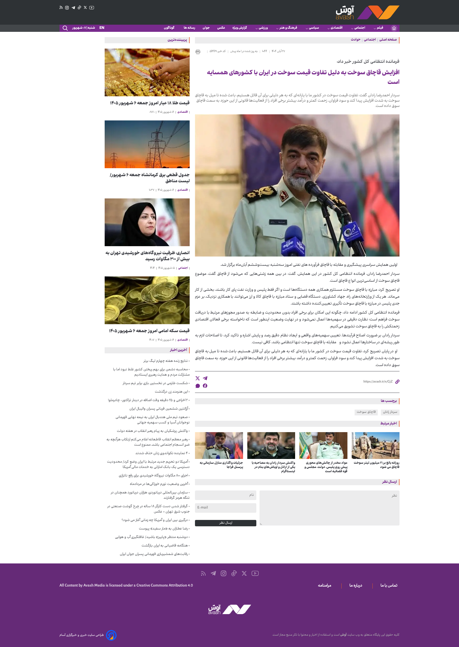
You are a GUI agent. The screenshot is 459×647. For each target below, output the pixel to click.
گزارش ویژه (239, 28)
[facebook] (205, 385)
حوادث (355, 40)
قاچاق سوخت (366, 412)
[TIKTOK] (79, 8)
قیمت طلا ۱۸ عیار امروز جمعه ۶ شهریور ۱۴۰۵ (150, 104)
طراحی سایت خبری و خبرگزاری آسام (82, 635)
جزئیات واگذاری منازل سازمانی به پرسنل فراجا (221, 465)
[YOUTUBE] (91, 7)
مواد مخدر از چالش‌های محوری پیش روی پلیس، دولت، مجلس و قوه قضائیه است (325, 467)
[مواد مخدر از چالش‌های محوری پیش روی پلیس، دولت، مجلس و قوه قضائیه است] (323, 445)
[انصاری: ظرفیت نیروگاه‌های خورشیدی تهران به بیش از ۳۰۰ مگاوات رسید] (147, 222)
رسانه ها (189, 28)
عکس (221, 28)
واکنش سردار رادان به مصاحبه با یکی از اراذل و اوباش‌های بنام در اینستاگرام (273, 467)
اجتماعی (359, 28)
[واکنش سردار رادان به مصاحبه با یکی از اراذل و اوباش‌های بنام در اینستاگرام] (271, 445)
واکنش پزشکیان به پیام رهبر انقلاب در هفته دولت (152, 431)
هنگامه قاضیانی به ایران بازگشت (165, 546)
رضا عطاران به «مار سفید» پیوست (163, 529)
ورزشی (263, 28)
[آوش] (368, 12)
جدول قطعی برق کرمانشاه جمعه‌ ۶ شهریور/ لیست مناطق (150, 178)
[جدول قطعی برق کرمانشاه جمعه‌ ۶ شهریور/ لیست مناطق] (147, 144)
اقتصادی (337, 28)
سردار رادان (390, 412)
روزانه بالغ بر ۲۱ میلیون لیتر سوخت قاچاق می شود (377, 465)
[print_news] (200, 52)
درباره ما (357, 586)
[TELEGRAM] (73, 8)
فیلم (380, 28)
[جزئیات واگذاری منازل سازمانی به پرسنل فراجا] (219, 445)
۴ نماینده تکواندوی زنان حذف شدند (161, 453)
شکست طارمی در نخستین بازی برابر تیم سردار (155, 383)
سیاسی (314, 28)
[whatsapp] (197, 386)
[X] (85, 8)
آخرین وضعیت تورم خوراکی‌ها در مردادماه (159, 484)
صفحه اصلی (388, 40)
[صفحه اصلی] (394, 28)
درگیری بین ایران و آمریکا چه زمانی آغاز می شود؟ (155, 520)
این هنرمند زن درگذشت (171, 392)
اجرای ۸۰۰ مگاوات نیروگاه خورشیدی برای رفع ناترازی (153, 476)
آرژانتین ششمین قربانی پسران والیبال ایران (158, 409)
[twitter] (197, 378)
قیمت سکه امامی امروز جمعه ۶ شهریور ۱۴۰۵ (149, 331)
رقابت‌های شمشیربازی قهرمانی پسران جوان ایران (154, 554)
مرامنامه (325, 586)
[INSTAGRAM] (67, 8)
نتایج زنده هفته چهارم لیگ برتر (165, 361)
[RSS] (61, 8)
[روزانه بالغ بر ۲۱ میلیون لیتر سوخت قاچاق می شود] (376, 445)
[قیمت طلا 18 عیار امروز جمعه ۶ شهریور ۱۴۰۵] (147, 72)
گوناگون (170, 28)
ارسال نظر (225, 523)
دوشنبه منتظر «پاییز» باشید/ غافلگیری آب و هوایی (151, 537)
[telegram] (205, 378)
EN (101, 28)
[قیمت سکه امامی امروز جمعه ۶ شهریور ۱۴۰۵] (147, 300)
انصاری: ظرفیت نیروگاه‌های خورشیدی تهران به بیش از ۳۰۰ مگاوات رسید (147, 256)
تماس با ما (390, 586)
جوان (206, 28)
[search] (65, 28)
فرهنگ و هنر (288, 28)
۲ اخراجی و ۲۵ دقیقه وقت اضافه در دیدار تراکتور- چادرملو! (148, 400)
